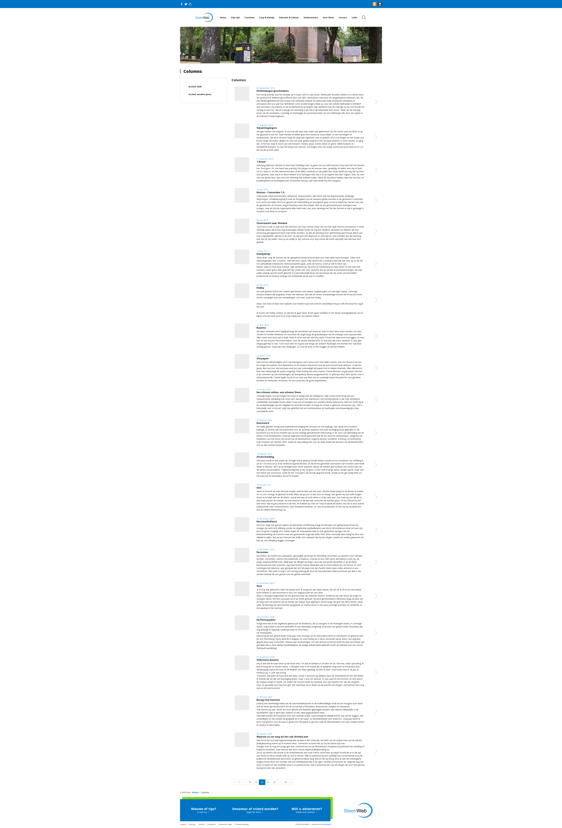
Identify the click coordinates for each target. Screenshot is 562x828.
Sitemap (192, 824)
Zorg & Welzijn (266, 17)
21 (268, 782)
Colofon (201, 824)
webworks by (321, 824)
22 (274, 782)
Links (354, 17)
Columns (193, 71)
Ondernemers (311, 17)
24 (286, 782)
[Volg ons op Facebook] (181, 4)
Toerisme (249, 17)
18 (250, 782)
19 (256, 782)
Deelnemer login (225, 824)
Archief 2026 (195, 86)
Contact (343, 17)
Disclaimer (211, 824)
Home (223, 17)
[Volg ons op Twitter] (185, 4)
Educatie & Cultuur (289, 17)
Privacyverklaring (242, 824)
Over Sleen (328, 17)
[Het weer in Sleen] (190, 4)
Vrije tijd (235, 17)
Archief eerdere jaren (200, 94)
